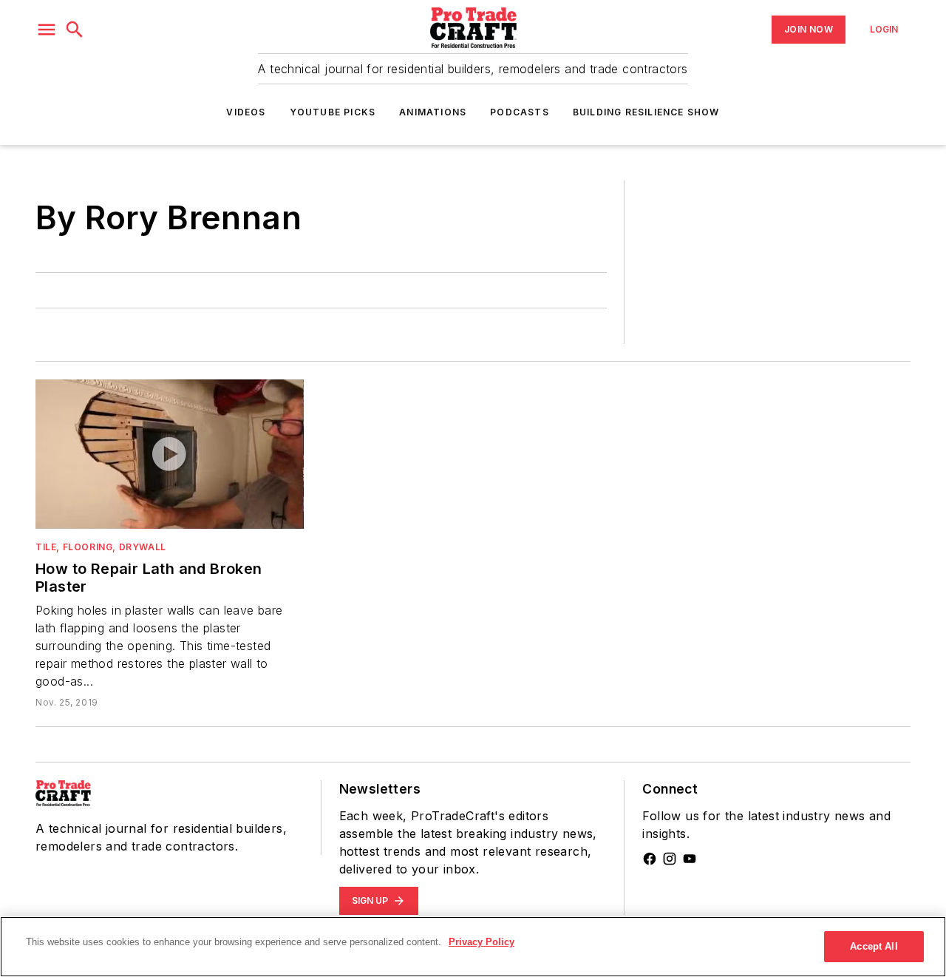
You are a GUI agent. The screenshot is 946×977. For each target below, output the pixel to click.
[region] (473, 946)
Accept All (873, 946)
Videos (245, 112)
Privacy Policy (481, 941)
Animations (432, 112)
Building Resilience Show (646, 112)
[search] (75, 29)
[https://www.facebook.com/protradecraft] (649, 858)
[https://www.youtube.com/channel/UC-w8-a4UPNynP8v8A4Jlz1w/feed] (689, 858)
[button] (46, 29)
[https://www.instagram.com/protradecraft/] (669, 858)
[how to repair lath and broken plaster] (169, 454)
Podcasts (519, 112)
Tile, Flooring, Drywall (100, 546)
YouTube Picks (333, 112)
